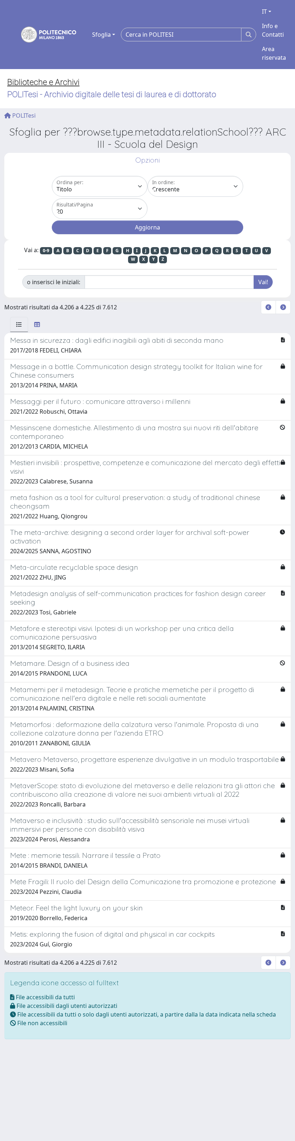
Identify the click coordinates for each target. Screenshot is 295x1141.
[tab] (19, 324)
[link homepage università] (43, 34)
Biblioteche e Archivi (43, 82)
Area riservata (274, 53)
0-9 (46, 250)
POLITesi (23, 115)
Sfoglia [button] (101, 34)
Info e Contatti (273, 30)
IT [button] (264, 11)
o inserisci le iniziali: (53, 282)
